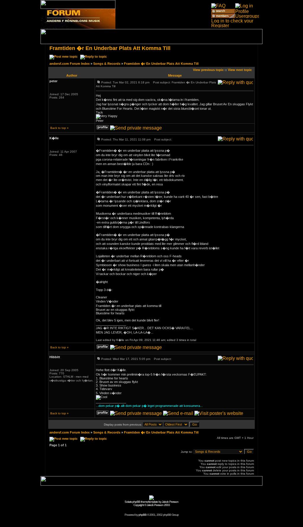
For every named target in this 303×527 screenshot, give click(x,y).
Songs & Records (106, 63)
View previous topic (208, 70)
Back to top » (59, 128)
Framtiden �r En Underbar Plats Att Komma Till (109, 48)
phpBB (142, 514)
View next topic (240, 70)
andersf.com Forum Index (69, 63)
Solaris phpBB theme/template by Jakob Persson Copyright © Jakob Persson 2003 (151, 503)
